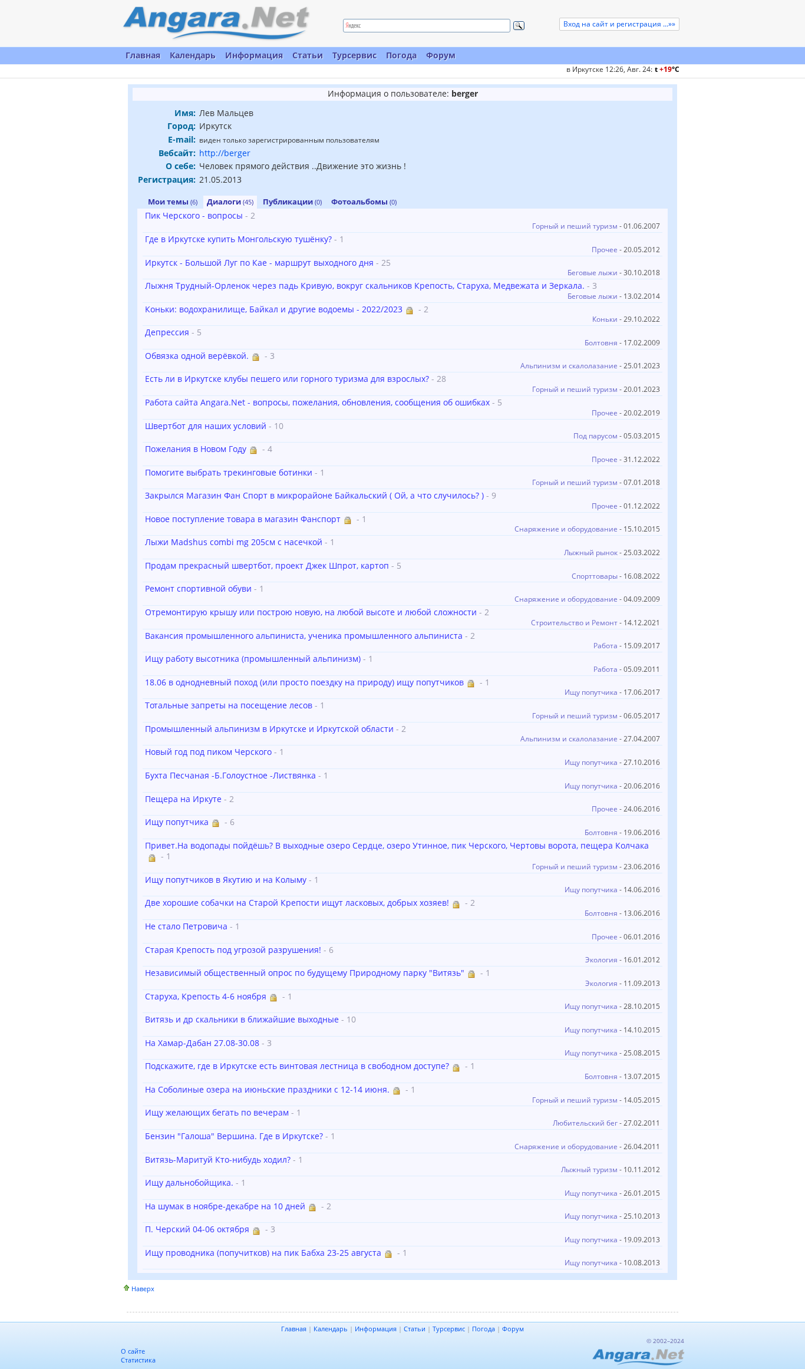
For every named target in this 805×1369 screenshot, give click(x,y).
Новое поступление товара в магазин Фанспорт (243, 518)
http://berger (224, 153)
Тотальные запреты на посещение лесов (228, 705)
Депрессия (167, 332)
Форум (441, 55)
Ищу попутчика (591, 692)
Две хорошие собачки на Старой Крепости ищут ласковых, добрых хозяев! (297, 902)
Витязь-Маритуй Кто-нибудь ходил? (218, 1159)
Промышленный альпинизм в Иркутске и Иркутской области (269, 728)
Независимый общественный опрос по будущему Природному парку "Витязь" (304, 972)
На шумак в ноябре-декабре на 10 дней (225, 1206)
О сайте (133, 1351)
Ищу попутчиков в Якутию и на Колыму (225, 879)
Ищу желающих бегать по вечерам (217, 1112)
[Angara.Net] (215, 23)
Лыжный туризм (589, 1170)
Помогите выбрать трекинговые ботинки (228, 472)
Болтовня (601, 343)
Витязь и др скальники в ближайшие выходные (242, 1019)
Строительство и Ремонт (574, 623)
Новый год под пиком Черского (208, 751)
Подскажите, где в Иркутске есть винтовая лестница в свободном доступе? (297, 1065)
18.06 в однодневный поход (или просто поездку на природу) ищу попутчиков (304, 682)
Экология (601, 960)
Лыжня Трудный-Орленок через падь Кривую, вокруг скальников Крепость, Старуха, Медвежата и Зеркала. (365, 285)
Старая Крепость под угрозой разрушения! (233, 949)
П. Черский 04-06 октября (197, 1229)
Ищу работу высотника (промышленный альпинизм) (253, 658)
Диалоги (230, 201)
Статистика (138, 1359)
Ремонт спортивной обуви (198, 588)
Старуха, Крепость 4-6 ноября (205, 996)
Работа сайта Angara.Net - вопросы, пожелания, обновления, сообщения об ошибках (317, 402)
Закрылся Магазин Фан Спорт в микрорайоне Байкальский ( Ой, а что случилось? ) (314, 495)
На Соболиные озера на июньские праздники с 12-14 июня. (267, 1089)
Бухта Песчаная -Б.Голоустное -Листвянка (230, 775)
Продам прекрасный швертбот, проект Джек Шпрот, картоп (267, 565)
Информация (254, 55)
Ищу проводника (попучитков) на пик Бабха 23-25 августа (263, 1252)
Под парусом (595, 436)
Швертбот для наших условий (205, 425)
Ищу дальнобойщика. (189, 1182)
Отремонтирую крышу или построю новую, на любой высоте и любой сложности (311, 612)
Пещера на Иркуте (183, 798)
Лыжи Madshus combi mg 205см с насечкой (233, 541)
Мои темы (172, 201)
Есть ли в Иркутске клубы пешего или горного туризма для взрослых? (287, 378)
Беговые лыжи (593, 273)
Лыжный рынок (591, 552)
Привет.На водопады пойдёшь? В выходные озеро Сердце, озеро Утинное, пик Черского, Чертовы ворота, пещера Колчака (397, 845)
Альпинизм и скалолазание (569, 366)
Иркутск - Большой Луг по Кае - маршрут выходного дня (259, 262)
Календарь (193, 55)
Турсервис (354, 55)
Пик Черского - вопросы (194, 215)
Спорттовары (595, 576)
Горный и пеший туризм (575, 226)
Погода (401, 55)
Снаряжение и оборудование (566, 529)
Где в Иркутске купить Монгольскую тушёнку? (238, 239)
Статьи (307, 55)
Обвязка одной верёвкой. (197, 355)
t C (667, 69)
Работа (605, 646)
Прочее (605, 250)
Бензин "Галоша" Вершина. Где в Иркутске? (234, 1136)
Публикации (292, 201)
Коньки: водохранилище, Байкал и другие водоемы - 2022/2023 (273, 309)
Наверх (142, 1288)
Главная (143, 55)
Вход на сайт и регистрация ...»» (619, 24)
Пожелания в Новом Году (195, 448)
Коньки (605, 319)
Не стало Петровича (186, 926)
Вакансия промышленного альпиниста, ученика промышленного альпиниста (304, 635)
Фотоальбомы (364, 201)
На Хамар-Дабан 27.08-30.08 (202, 1042)
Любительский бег (585, 1123)
